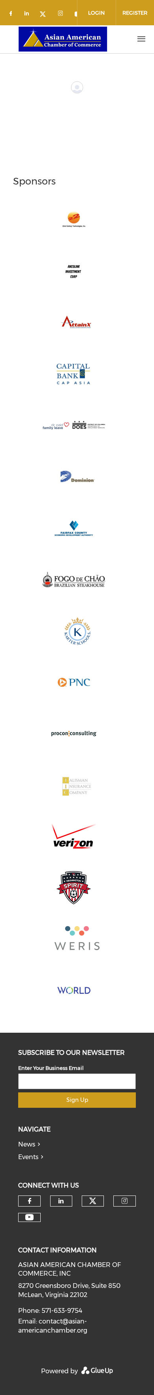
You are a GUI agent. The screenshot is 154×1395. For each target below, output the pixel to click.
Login (96, 12)
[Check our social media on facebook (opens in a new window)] (12, 15)
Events (28, 1157)
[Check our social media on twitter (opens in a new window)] (45, 15)
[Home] (63, 39)
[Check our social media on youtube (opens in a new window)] (29, 1217)
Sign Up (77, 1099)
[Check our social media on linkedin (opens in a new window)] (29, 15)
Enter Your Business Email (51, 1068)
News (26, 1144)
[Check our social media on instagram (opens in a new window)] (62, 15)
